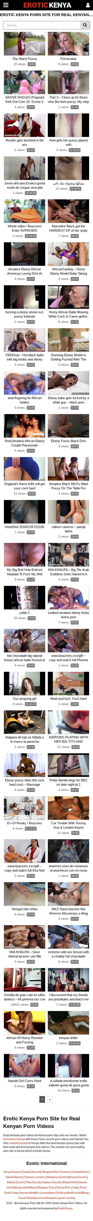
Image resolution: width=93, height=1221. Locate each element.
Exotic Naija (11, 1192)
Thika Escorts (33, 1182)
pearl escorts (66, 1198)
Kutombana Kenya (14, 1139)
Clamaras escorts (34, 1177)
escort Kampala (48, 1198)
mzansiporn (48, 1192)
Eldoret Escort (15, 1182)
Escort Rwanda (28, 1198)
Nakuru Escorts (52, 1182)
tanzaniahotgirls (29, 1192)
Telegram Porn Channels (57, 1171)
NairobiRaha (80, 1171)
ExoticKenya (65, 1208)
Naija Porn (79, 1187)
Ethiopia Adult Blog (24, 1187)
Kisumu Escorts (78, 1177)
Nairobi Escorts (19, 1143)
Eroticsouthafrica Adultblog (72, 1192)
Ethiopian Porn (46, 1187)
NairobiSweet (14, 1177)
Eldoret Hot (69, 1182)
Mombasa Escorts (56, 1177)
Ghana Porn (63, 1187)
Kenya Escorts (12, 1171)
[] (85, 25)
